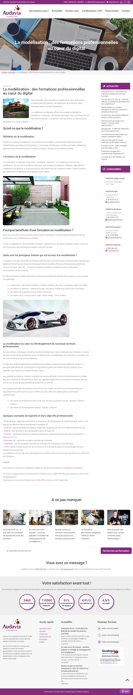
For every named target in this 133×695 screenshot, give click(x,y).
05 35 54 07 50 (112, 217)
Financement (112, 10)
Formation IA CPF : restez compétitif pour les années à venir (114, 147)
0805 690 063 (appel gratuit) (96, 2)
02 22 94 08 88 (112, 235)
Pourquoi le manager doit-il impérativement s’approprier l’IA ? (113, 152)
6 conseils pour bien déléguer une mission (113, 158)
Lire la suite (64, 643)
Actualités (57, 10)
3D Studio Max (10, 421)
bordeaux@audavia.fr (115, 220)
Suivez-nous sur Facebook (110, 635)
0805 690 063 (112, 248)
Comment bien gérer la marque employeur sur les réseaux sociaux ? (114, 141)
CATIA (6, 447)
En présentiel (66, 468)
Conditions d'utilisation (82, 692)
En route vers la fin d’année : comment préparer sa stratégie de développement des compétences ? (115, 101)
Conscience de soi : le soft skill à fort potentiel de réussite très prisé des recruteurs (114, 94)
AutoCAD (7, 434)
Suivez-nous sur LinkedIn (110, 628)
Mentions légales (70, 692)
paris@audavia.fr (113, 202)
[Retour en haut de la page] (127, 681)
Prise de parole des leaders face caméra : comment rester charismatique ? (112, 123)
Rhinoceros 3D (9, 440)
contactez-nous (45, 474)
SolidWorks (8, 444)
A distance (78, 468)
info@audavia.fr (114, 2)
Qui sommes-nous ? (39, 10)
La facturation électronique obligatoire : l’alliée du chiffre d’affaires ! (115, 116)
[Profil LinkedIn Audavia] (121, 2)
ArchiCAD (7, 428)
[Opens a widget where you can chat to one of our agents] (125, 691)
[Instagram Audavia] (128, 2)
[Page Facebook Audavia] (124, 2)
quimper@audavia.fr (114, 238)
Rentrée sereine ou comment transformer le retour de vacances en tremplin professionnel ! (114, 109)
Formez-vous (72, 10)
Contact (126, 10)
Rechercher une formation (116, 550)
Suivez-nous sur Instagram (110, 642)
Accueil (4, 72)
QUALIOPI (40, 480)
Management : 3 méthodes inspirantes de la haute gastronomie (115, 130)
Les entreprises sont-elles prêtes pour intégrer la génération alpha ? (114, 135)
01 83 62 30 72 (112, 200)
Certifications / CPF (92, 10)
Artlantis (7, 431)
